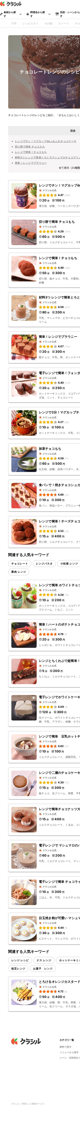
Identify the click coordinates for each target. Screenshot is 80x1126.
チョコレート (19, 563)
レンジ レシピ (20, 960)
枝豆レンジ (18, 968)
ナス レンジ (44, 960)
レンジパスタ (44, 563)
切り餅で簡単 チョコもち (30, 146)
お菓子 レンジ (43, 968)
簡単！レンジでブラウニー (31, 162)
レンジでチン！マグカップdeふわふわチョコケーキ (45, 141)
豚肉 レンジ (18, 571)
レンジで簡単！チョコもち (31, 152)
